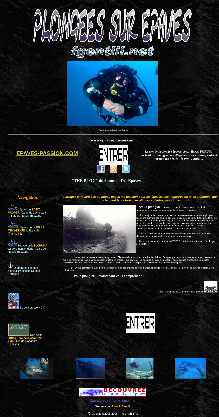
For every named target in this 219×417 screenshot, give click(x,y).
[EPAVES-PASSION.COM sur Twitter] (126, 171)
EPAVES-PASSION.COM (47, 153)
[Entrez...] (113, 163)
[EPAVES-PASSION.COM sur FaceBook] (101, 171)
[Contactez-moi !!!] (210, 291)
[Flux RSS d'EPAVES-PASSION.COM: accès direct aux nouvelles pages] (113, 171)
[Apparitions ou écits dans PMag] (13, 307)
